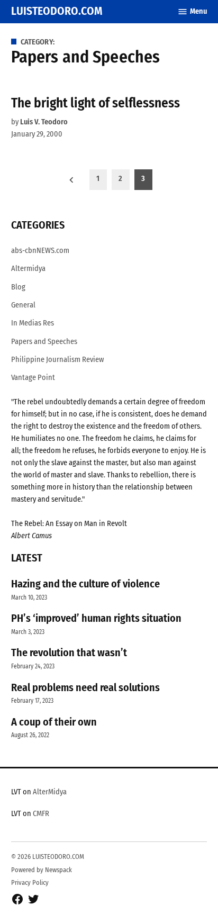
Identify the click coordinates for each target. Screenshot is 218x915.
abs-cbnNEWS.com (40, 250)
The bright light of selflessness (95, 103)
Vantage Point (33, 377)
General (23, 305)
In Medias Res (32, 323)
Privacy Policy (30, 882)
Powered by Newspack (41, 870)
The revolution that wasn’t (69, 652)
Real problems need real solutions (85, 687)
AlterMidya (50, 791)
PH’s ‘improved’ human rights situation (96, 618)
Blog (18, 287)
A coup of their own (54, 721)
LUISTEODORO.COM (57, 11)
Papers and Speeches (44, 341)
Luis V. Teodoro (44, 121)
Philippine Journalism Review (57, 359)
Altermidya (28, 268)
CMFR (41, 813)
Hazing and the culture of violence (85, 583)
